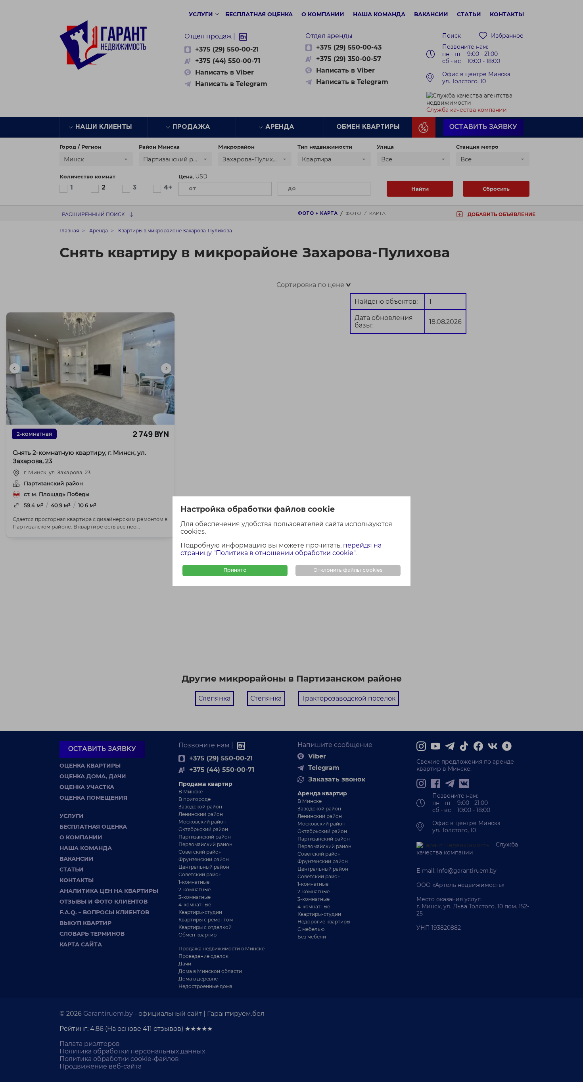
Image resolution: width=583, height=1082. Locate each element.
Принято (235, 570)
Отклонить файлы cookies (348, 570)
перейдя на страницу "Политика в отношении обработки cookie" (281, 549)
